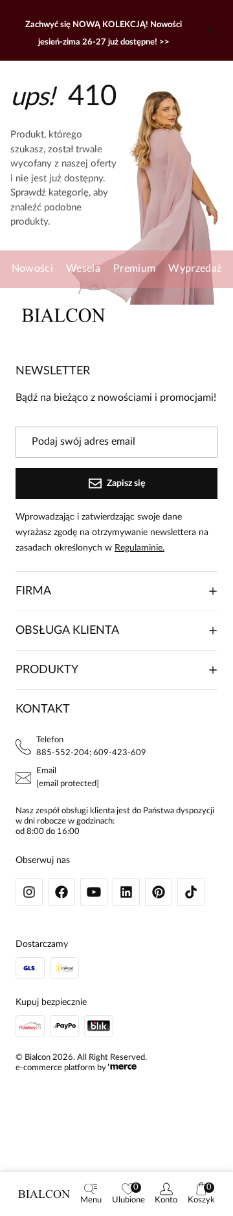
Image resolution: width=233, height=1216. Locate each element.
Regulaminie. (139, 547)
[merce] (122, 1068)
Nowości (32, 268)
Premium (134, 268)
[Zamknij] (209, 30)
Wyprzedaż (194, 268)
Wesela (83, 268)
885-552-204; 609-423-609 (91, 753)
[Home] (44, 1194)
